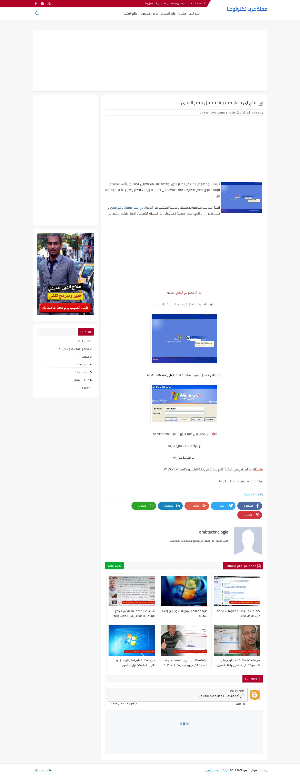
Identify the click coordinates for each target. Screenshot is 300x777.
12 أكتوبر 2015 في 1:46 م (125, 703)
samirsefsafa (237, 690)
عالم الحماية (168, 13)
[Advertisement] (150, 60)
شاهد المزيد (114, 565)
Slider (85, 387)
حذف (238, 703)
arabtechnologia (249, 112)
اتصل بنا (149, 3)
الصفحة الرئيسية (196, 3)
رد (244, 703)
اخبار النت (194, 13)
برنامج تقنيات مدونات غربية (74, 348)
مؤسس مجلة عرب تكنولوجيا (170, 3)
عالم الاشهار (129, 13)
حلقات (182, 13)
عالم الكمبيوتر (149, 13)
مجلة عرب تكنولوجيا (247, 8)
